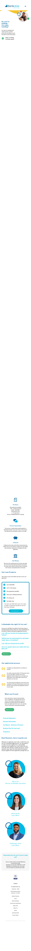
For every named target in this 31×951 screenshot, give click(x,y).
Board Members (15, 901)
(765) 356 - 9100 (15, 889)
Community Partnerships (15, 903)
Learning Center (15, 912)
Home (15, 910)
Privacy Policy (15, 915)
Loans (15, 898)
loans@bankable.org (15, 886)
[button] (25, 6)
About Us (15, 908)
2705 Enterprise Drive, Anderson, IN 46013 (15, 892)
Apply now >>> (6, 653)
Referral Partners (15, 896)
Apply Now (15, 905)
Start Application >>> (16, 611)
